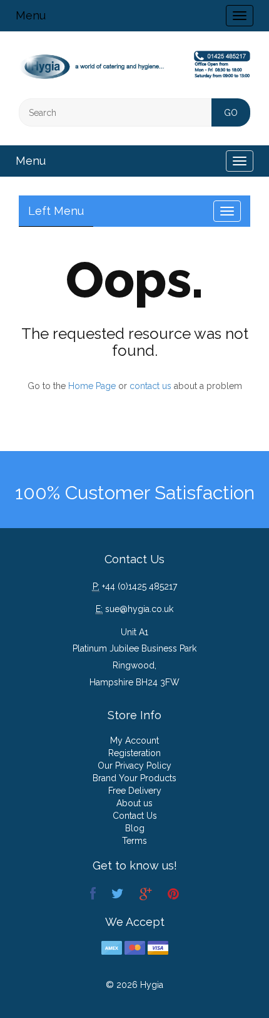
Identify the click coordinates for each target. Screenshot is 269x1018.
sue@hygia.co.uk (139, 609)
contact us (150, 386)
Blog (135, 828)
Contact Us (135, 816)
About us (134, 803)
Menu (31, 15)
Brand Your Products (134, 778)
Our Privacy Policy (134, 766)
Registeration (134, 753)
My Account (134, 740)
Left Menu (56, 210)
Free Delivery (134, 791)
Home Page (92, 386)
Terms (134, 841)
